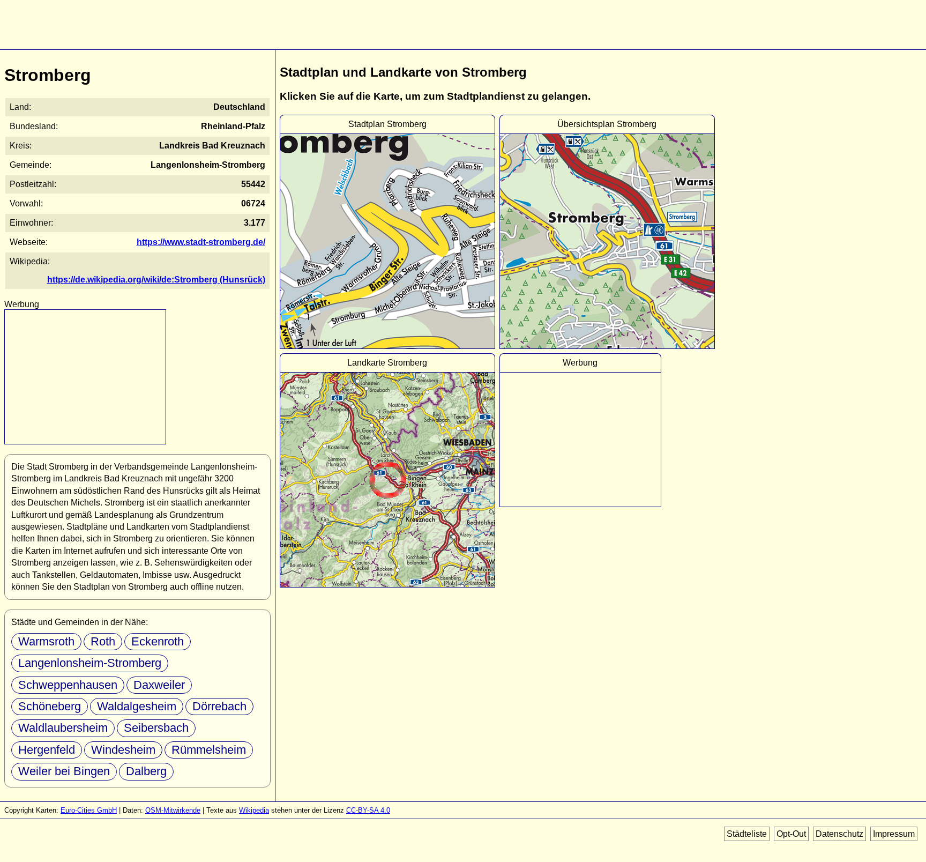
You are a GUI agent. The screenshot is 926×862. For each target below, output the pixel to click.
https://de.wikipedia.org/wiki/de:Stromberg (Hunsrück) (156, 279)
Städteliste (747, 833)
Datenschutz (839, 833)
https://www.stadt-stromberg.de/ (201, 242)
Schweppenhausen (67, 685)
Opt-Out (791, 833)
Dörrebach (219, 706)
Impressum (894, 833)
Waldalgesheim (136, 706)
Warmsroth (46, 641)
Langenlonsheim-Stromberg (89, 663)
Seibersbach (156, 727)
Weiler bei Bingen (64, 771)
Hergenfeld (46, 749)
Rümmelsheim (208, 749)
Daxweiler (159, 685)
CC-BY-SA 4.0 (368, 810)
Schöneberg (49, 706)
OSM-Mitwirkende (172, 810)
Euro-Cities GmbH (89, 810)
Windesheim (123, 749)
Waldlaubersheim (63, 727)
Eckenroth (157, 641)
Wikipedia (254, 810)
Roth (103, 641)
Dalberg (146, 771)
